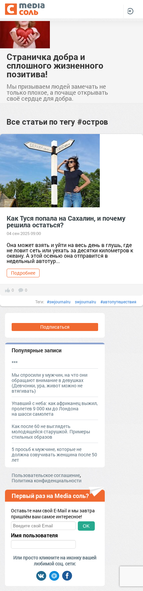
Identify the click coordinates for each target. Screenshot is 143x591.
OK (86, 526)
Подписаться (55, 327)
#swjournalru (59, 301)
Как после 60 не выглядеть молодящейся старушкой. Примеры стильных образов (51, 431)
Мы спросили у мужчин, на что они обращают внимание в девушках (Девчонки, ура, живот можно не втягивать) (49, 383)
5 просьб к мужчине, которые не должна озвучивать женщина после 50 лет (54, 454)
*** (15, 362)
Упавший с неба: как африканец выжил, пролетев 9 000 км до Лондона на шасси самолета (55, 408)
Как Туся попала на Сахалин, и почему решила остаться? (66, 221)
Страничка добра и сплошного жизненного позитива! (55, 65)
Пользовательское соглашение (46, 475)
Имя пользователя (34, 535)
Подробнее (23, 273)
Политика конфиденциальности (46, 480)
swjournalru (85, 301)
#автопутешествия (118, 301)
